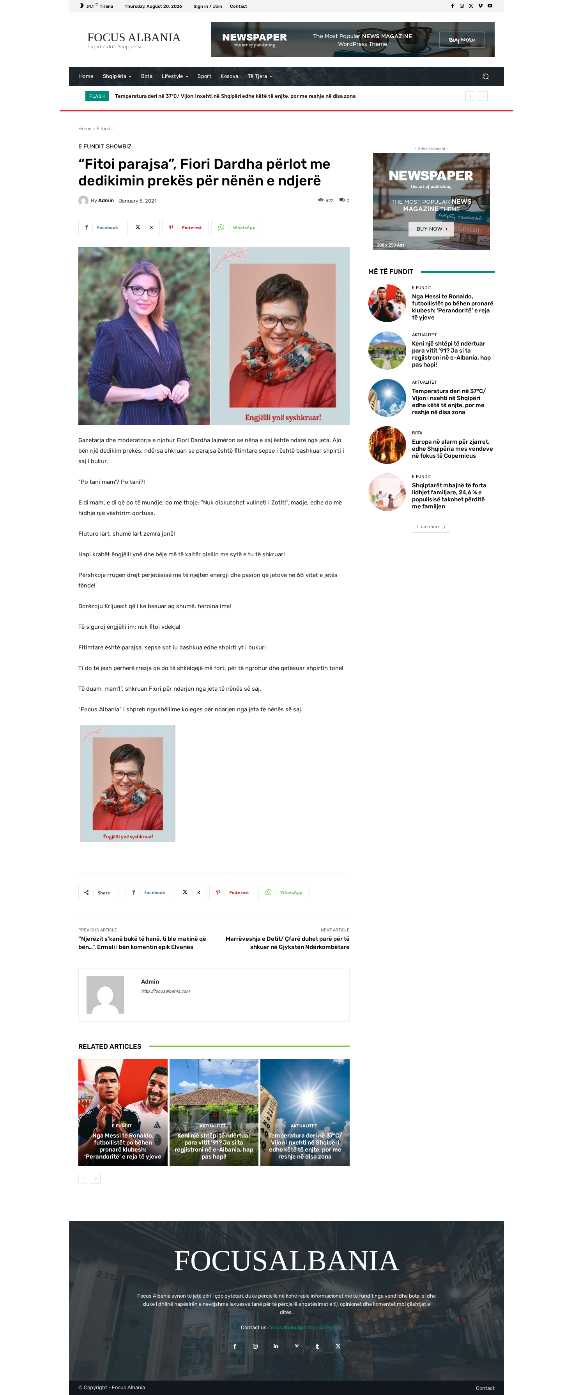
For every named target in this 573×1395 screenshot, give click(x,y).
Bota (417, 433)
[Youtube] (490, 6)
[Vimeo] (480, 6)
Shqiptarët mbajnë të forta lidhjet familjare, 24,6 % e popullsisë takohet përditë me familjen (449, 496)
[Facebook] (452, 6)
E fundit (105, 128)
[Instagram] (462, 6)
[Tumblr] (317, 1346)
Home (85, 128)
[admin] (84, 201)
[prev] (470, 96)
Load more (428, 526)
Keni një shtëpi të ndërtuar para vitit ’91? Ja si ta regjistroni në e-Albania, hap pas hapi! (214, 1146)
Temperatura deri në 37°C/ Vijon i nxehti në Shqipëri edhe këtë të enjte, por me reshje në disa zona (305, 1146)
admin (106, 200)
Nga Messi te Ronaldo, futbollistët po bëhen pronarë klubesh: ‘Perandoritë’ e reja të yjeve (122, 1146)
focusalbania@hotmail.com (300, 1327)
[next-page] (96, 1179)
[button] (485, 76)
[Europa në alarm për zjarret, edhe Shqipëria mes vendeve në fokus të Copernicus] (387, 445)
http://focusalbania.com (165, 991)
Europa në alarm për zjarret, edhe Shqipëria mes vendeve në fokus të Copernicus (213, 96)
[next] (483, 96)
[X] (471, 6)
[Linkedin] (276, 1346)
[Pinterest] (296, 1346)
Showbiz (118, 147)
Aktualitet (213, 1126)
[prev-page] (83, 1179)
